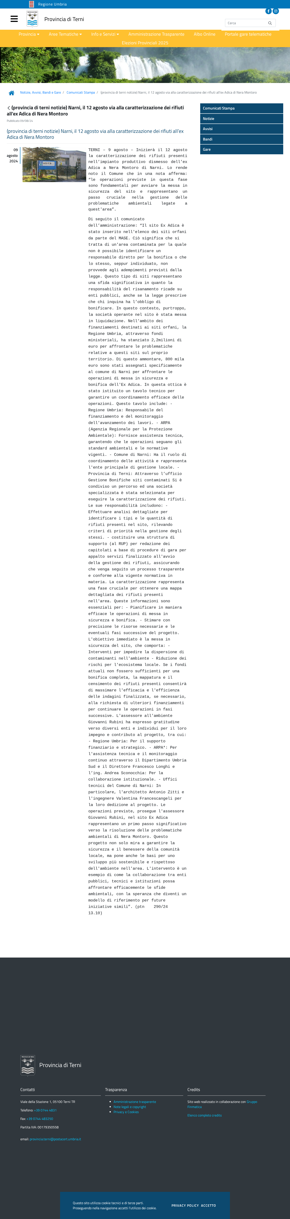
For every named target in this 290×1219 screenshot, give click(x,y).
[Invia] (270, 23)
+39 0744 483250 (40, 1118)
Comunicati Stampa (81, 92)
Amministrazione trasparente (135, 1101)
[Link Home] (11, 93)
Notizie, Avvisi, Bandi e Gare (40, 92)
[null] (9, 108)
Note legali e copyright (130, 1106)
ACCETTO (208, 1205)
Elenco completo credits (204, 1115)
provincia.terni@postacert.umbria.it (55, 1139)
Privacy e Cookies (126, 1111)
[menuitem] (29, 34)
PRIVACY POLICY (185, 1205)
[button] (242, 108)
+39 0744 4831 (45, 1110)
